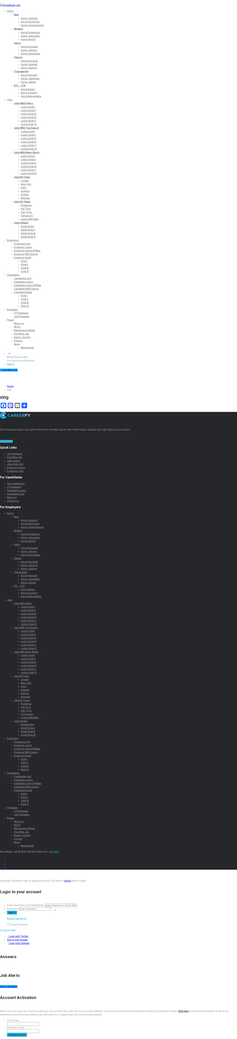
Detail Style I (27, 226)
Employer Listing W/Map (27, 250)
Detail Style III (28, 233)
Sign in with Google (17, 939)
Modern (18, 29)
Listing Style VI (29, 124)
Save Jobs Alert (8, 986)
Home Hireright (29, 75)
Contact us (13, 501)
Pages (10, 320)
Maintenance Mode (24, 330)
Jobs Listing (13, 460)
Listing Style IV (29, 117)
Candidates (13, 275)
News (17, 344)
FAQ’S (17, 326)
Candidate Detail (23, 292)
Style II (24, 264)
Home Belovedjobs (31, 96)
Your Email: (13, 1020)
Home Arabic (28, 89)
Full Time (26, 208)
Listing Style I (28, 107)
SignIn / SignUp (22, 337)
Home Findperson (30, 32)
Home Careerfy (29, 92)
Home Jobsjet (28, 82)
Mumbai (25, 198)
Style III (24, 268)
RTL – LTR (20, 85)
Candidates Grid (22, 278)
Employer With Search (26, 254)
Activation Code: (16, 1027)
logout (67, 880)
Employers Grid (22, 243)
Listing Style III (28, 114)
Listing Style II (28, 110)
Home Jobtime (29, 67)
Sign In (10, 364)
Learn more (6, 441)
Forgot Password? (17, 918)
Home (10, 11)
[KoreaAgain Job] (10, 5)
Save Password (19, 924)
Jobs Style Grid (15, 464)
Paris (23, 187)
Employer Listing (23, 247)
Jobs (9, 99)
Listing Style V (28, 120)
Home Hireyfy (28, 39)
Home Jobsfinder (30, 78)
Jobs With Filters (23, 103)
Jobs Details (21, 222)
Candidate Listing (23, 281)
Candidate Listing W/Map (27, 285)
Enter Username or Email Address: (25, 905)
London (25, 180)
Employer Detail (22, 257)
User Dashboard (15, 483)
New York (26, 184)
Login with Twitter (18, 936)
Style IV (25, 271)
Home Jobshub (29, 64)
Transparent (21, 71)
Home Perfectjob (30, 21)
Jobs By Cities (22, 177)
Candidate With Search (26, 288)
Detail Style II (28, 230)
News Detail (27, 347)
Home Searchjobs (30, 53)
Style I (24, 261)
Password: (12, 908)
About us (19, 323)
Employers (13, 240)
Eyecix (55, 851)
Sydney (25, 194)
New (16, 14)
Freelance (26, 205)
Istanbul (25, 191)
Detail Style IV (28, 236)
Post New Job (21, 333)
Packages (12, 309)
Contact (18, 340)
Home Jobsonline (30, 36)
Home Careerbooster (32, 25)
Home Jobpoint (29, 18)
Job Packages (21, 316)
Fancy (17, 43)
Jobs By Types (22, 201)
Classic (18, 57)
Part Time (26, 212)
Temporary (27, 215)
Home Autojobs (29, 46)
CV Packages (21, 313)
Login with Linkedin (19, 943)
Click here (183, 1011)
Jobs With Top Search (26, 128)
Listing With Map (30, 219)
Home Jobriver (29, 50)
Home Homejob (29, 61)
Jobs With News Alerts (26, 152)
